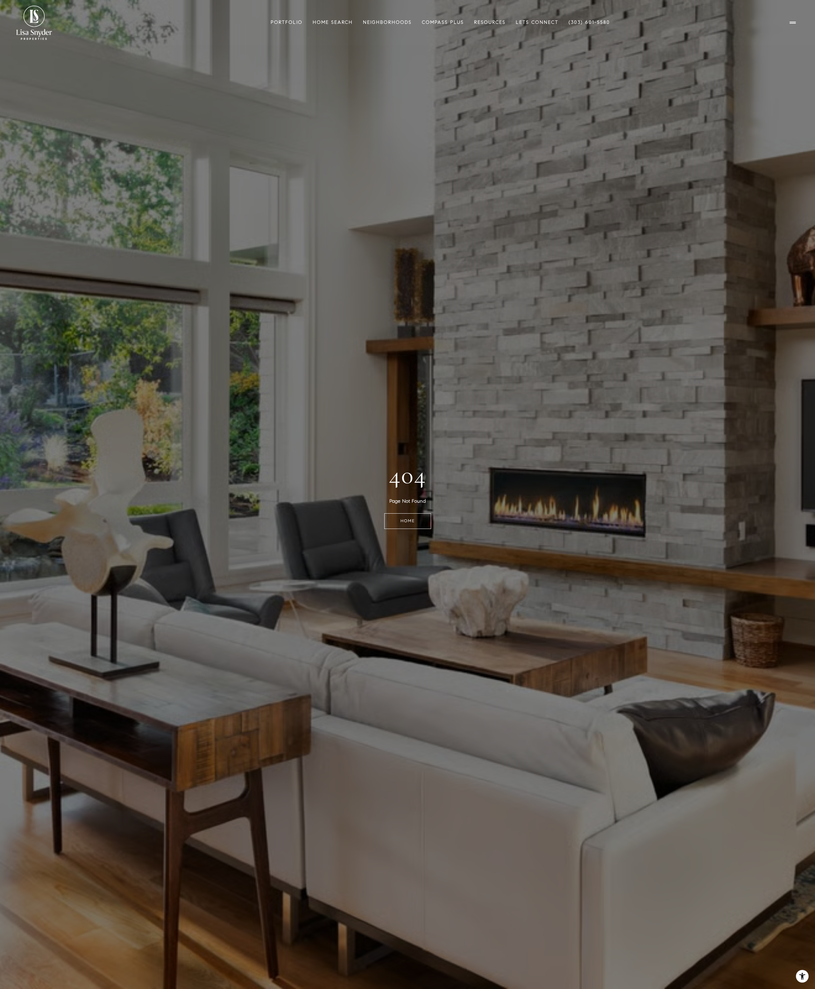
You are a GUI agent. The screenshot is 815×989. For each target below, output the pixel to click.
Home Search (333, 22)
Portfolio (286, 22)
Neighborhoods (387, 22)
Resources (490, 22)
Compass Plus (443, 22)
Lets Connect (537, 22)
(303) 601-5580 (589, 22)
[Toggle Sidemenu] (792, 22)
